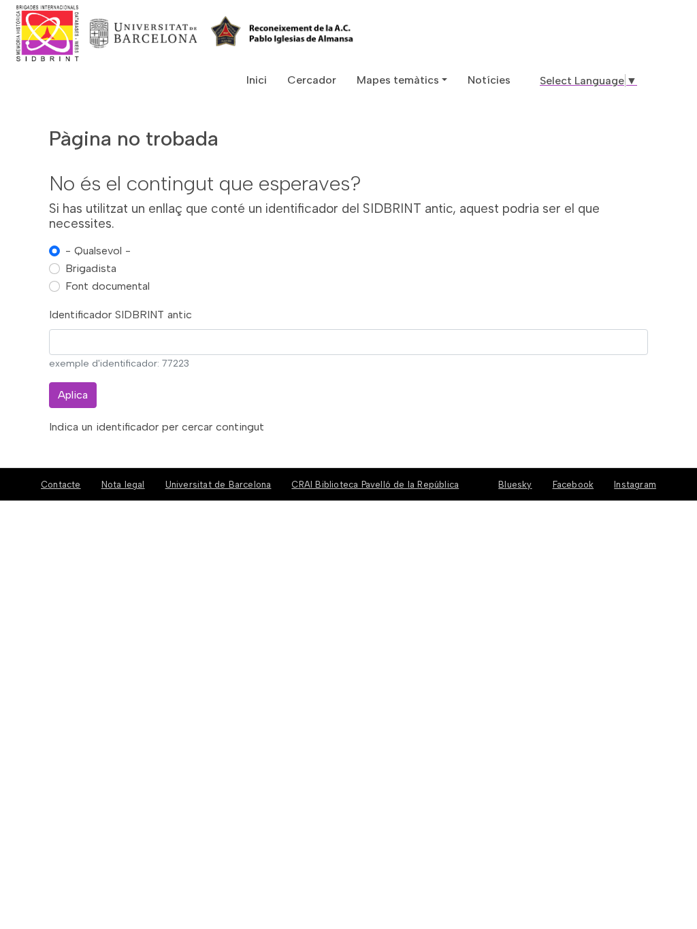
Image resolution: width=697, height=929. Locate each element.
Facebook (573, 484)
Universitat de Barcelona (218, 484)
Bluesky (515, 484)
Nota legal (123, 484)
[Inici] (97, 33)
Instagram (635, 484)
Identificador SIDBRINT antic (120, 314)
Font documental (107, 286)
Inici (256, 79)
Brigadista (90, 268)
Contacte (61, 484)
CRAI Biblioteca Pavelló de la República (375, 484)
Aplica (73, 394)
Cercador (311, 79)
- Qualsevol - (98, 250)
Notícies (489, 79)
